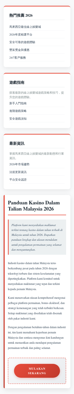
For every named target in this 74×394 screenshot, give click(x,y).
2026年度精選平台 (20, 34)
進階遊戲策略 (18, 111)
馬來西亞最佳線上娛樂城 (25, 27)
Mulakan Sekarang (37, 370)
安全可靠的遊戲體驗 (22, 42)
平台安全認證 (18, 179)
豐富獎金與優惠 (19, 50)
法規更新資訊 (18, 172)
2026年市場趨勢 (19, 164)
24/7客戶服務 (17, 57)
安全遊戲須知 (18, 118)
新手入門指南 (18, 103)
